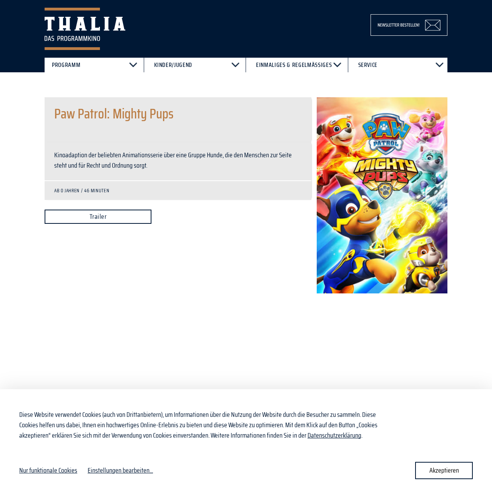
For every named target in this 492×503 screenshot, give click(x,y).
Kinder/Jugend (173, 65)
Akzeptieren (444, 470)
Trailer (98, 216)
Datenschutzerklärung (334, 435)
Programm (66, 65)
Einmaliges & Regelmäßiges (294, 65)
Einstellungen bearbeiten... (120, 470)
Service (368, 65)
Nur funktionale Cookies (48, 470)
